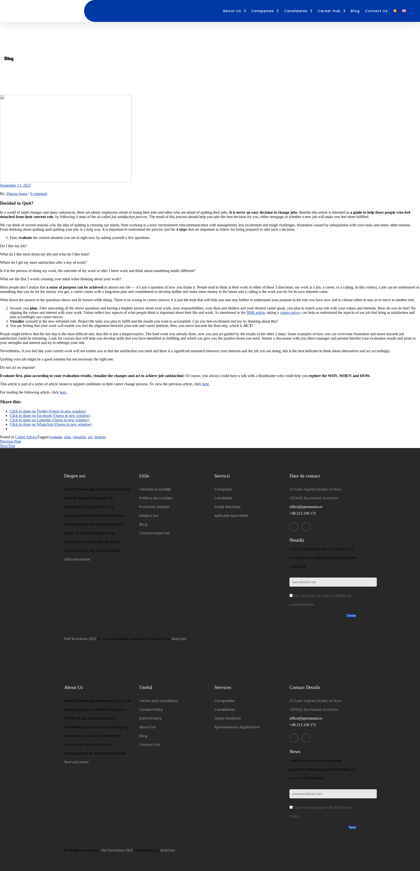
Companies (262, 11)
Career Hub (329, 11)
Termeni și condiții (155, 489)
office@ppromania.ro (305, 507)
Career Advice (26, 437)
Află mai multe (77, 559)
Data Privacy (150, 718)
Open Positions (227, 718)
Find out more (76, 762)
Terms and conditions (158, 700)
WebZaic (179, 638)
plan (67, 437)
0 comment (38, 194)
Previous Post (10, 441)
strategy (100, 437)
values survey (290, 312)
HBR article (255, 312)
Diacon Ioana (17, 194)
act (90, 437)
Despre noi (148, 515)
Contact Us (376, 11)
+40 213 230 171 (302, 513)
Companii (222, 489)
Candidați (223, 498)
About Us (232, 11)
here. (206, 384)
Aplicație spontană (231, 515)
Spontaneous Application (237, 727)
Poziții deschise (227, 506)
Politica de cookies (156, 498)
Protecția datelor (154, 506)
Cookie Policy (151, 709)
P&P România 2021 (80, 638)
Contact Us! (149, 744)
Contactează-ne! (154, 533)
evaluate (56, 437)
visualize (79, 437)
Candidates (295, 11)
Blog (355, 11)
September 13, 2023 (15, 185)
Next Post (7, 446)
